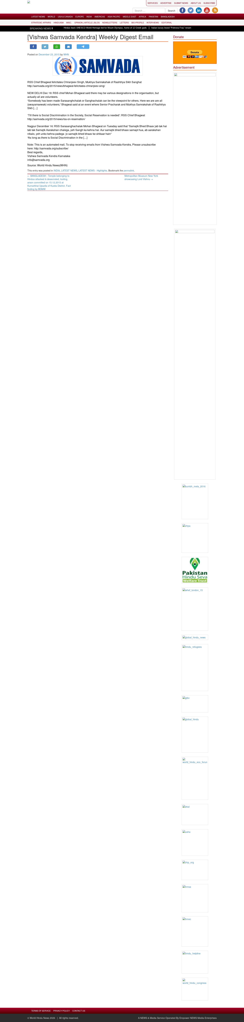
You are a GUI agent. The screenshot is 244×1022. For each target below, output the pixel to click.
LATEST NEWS (38, 16)
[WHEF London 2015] (195, 609)
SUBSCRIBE (209, 2)
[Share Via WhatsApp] (56, 46)
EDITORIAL (167, 22)
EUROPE (79, 16)
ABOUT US (196, 2)
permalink (129, 170)
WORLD (51, 16)
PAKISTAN (153, 16)
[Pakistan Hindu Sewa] (195, 570)
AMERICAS (99, 16)
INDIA (89, 16)
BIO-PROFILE (137, 22)
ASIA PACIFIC (114, 16)
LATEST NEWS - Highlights (93, 170)
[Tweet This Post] (45, 46)
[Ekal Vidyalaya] (195, 814)
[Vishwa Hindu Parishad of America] (195, 538)
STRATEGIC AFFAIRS (41, 22)
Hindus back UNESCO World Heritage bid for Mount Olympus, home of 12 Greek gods (93, 28)
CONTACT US (78, 1010)
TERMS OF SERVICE (41, 1010)
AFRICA (142, 16)
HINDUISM (59, 22)
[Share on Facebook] (33, 46)
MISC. (69, 22)
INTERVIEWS (153, 22)
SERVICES (153, 2)
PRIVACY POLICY (61, 1010)
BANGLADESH (168, 16)
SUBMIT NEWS (181, 2)
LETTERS (124, 22)
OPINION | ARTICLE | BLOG (87, 22)
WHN (66, 54)
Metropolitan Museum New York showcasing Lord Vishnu (141, 177)
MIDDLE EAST (129, 16)
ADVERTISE (165, 2)
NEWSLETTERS (109, 22)
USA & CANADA (65, 16)
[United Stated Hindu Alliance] (195, 842)
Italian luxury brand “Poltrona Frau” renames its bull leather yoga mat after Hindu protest (182, 28)
